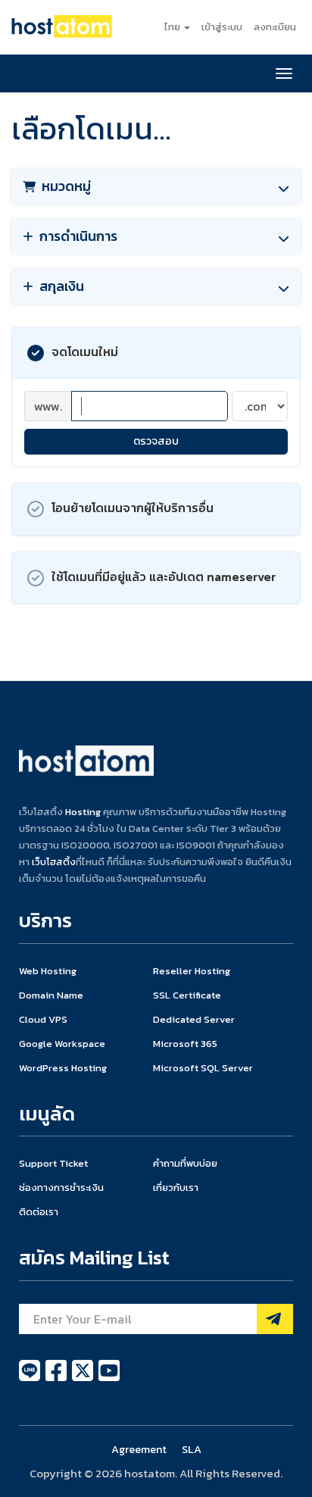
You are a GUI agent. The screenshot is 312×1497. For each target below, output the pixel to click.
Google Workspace (62, 1043)
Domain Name (51, 995)
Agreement (139, 1449)
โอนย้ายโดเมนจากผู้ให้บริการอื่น (132, 507)
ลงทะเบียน (275, 27)
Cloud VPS (43, 1019)
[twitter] (83, 1378)
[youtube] (109, 1378)
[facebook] (57, 1378)
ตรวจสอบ (156, 441)
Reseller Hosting (191, 971)
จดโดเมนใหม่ (84, 351)
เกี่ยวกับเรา (175, 1187)
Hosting (83, 812)
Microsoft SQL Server (203, 1068)
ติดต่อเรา (38, 1212)
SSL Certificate (187, 995)
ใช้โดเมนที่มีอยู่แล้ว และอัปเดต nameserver (163, 576)
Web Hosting (47, 971)
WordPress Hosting (63, 1068)
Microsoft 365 (185, 1043)
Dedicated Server (194, 1019)
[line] (30, 1378)
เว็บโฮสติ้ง (54, 862)
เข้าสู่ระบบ (221, 27)
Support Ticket (53, 1163)
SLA (191, 1449)
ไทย (173, 27)
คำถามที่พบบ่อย (185, 1163)
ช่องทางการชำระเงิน (61, 1187)
